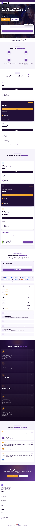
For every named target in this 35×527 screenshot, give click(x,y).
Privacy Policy (10, 525)
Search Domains (15, 19)
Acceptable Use (24, 525)
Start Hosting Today (12, 475)
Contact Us (2, 511)
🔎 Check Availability (17, 269)
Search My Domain (23, 475)
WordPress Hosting (3, 496)
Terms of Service (15, 525)
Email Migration (3, 503)
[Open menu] (33, 3)
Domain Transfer (3, 505)
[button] (5, 3)
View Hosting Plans (5, 19)
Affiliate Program (3, 512)
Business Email (3, 502)
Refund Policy (20, 525)
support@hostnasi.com (5, 517)
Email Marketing (3, 506)
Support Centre (3, 514)
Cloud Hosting (3, 494)
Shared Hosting (3, 493)
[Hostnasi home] (4, 485)
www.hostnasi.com (4, 518)
